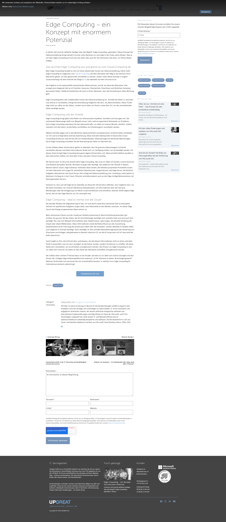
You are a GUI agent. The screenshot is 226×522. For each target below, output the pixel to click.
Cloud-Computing (82, 74)
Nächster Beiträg (127, 337)
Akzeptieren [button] (205, 12)
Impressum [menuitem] (69, 506)
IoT (84, 80)
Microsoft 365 (158, 80)
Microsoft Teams (158, 85)
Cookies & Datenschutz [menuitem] (57, 506)
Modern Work (144, 85)
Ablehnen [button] (218, 12)
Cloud (169, 80)
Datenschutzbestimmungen (116, 423)
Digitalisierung (58, 285)
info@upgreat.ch (142, 481)
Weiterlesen (175, 121)
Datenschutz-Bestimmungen (23, 6)
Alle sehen (142, 93)
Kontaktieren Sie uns (90, 274)
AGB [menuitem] (75, 506)
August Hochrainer (86, 302)
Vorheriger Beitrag (53, 337)
